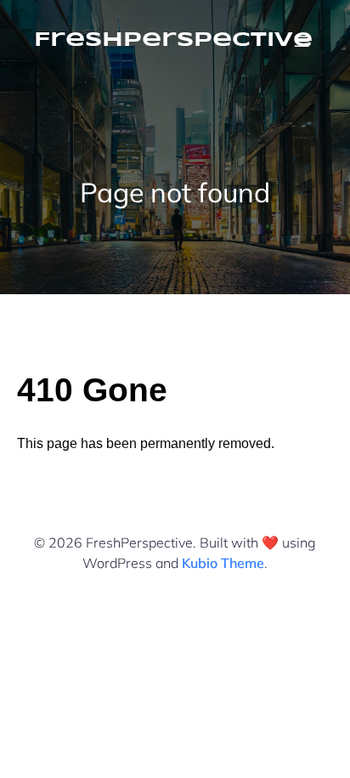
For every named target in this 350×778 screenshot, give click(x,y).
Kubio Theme (223, 562)
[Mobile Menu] (301, 40)
